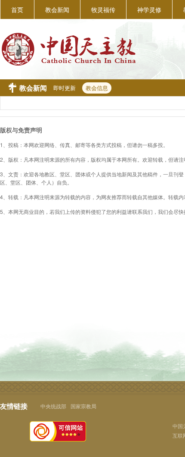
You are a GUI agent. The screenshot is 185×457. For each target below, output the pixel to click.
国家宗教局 (83, 406)
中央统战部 (53, 406)
